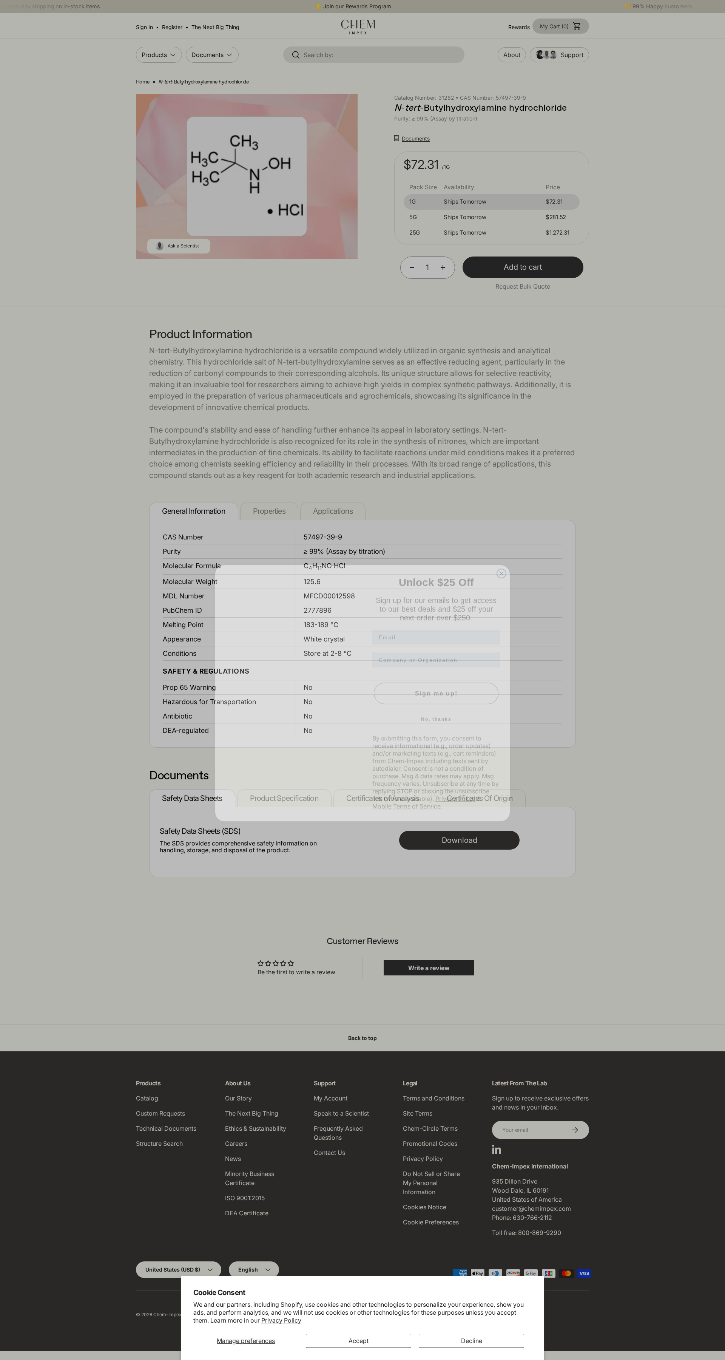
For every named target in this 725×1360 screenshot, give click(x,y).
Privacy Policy (281, 1320)
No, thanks (436, 706)
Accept (359, 1341)
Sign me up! (436, 680)
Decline (471, 1341)
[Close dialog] (501, 560)
